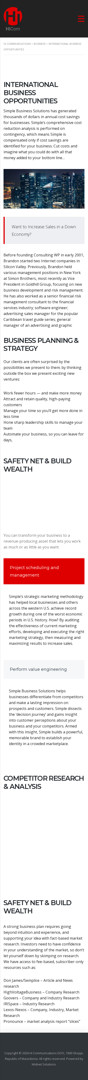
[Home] (13, 18)
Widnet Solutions (44, 1064)
